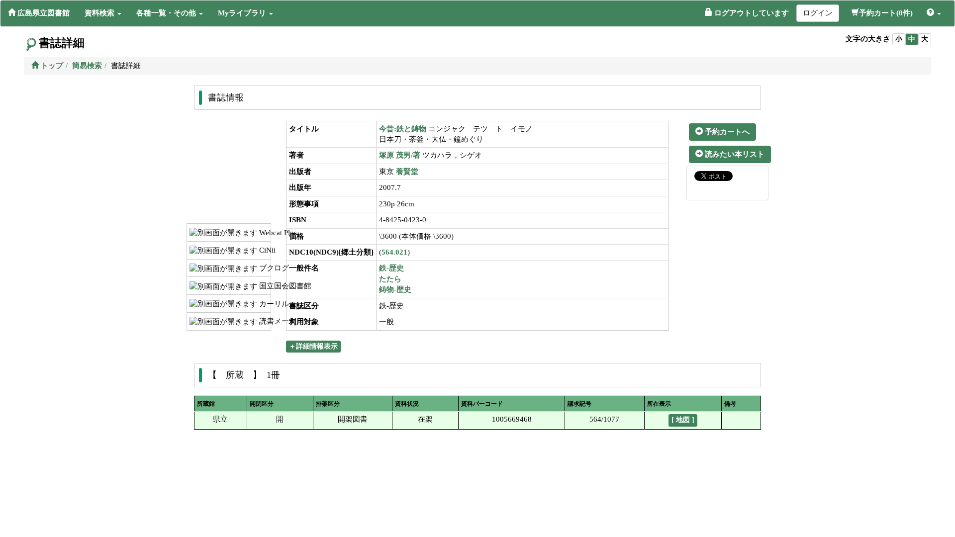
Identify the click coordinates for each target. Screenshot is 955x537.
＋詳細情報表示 (313, 346)
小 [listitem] (898, 39)
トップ (51, 66)
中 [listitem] (911, 39)
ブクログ (264, 268)
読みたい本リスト (733, 154)
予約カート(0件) (886, 13)
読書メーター (264, 321)
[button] (103, 12)
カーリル (264, 304)
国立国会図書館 (264, 286)
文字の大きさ (868, 39)
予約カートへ (726, 132)
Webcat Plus (264, 233)
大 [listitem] (924, 39)
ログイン (818, 13)
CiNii (264, 250)
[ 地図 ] (682, 420)
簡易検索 (87, 66)
